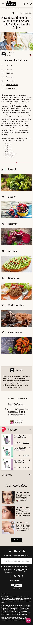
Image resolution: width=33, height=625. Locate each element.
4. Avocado (9, 77)
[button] (17, 13)
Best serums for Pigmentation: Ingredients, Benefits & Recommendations (16, 412)
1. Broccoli (8, 65)
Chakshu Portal (19, 618)
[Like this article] (13, 13)
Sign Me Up (26, 561)
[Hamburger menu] (2, 3)
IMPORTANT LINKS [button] (15, 580)
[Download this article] (21, 13)
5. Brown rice (10, 81)
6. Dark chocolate (12, 84)
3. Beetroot (10, 73)
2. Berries (9, 69)
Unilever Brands (8, 571)
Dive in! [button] (15, 540)
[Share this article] (9, 398)
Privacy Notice (7, 572)
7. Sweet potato (11, 88)
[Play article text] (25, 13)
